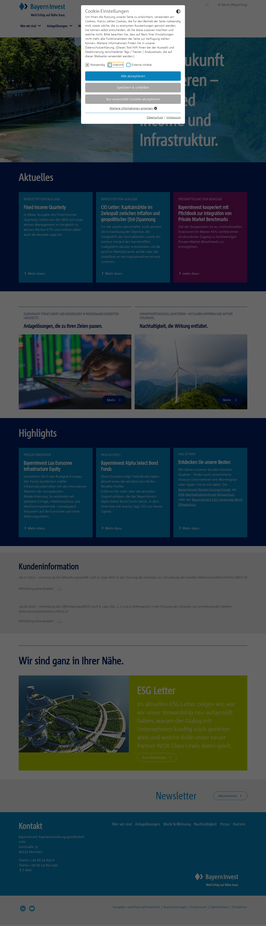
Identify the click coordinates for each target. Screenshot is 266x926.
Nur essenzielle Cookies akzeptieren (133, 99)
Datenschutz (155, 117)
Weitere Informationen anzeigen (132, 108)
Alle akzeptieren (133, 76)
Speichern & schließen (133, 87)
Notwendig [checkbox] (97, 64)
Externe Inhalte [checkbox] (142, 64)
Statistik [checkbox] (118, 64)
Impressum (173, 117)
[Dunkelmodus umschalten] (178, 11)
